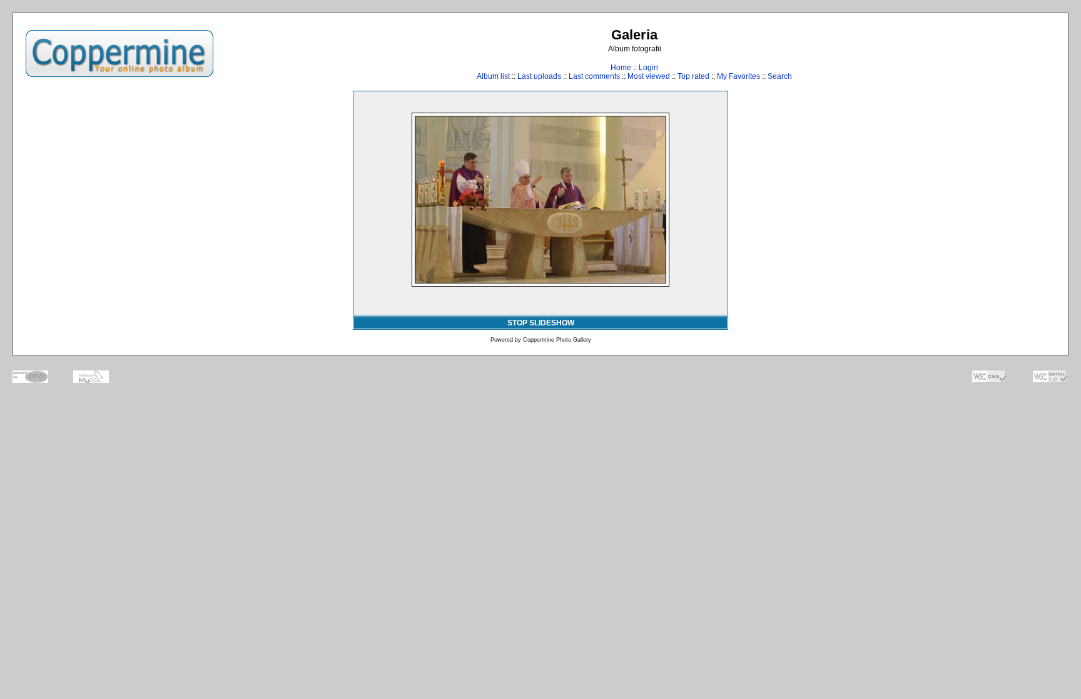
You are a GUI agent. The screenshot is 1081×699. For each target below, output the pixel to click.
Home (621, 67)
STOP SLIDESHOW (540, 323)
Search (780, 76)
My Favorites (738, 76)
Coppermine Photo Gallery (557, 340)
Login (648, 67)
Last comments (594, 76)
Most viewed (648, 76)
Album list (493, 76)
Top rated (693, 76)
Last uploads (539, 76)
